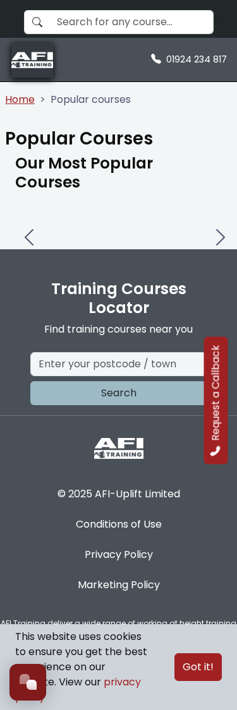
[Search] (222, 19)
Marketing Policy (119, 584)
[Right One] (219, 228)
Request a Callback (216, 393)
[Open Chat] (27, 682)
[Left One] (27, 228)
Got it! (198, 667)
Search (119, 393)
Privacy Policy (119, 554)
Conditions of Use (119, 524)
